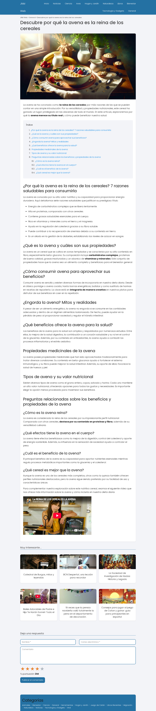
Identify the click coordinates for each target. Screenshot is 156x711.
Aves (78, 3)
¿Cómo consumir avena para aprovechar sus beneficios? (59, 137)
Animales (26, 705)
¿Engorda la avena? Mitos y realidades (50, 141)
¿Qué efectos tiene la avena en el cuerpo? (56, 165)
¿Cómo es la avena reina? (47, 161)
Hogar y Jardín (92, 3)
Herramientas (67, 705)
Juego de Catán (98, 705)
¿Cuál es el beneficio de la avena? (52, 168)
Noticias (57, 3)
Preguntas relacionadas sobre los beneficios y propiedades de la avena (66, 157)
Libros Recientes (114, 705)
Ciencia (68, 3)
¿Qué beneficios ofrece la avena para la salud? (54, 145)
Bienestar (131, 3)
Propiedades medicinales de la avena (50, 149)
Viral (69, 707)
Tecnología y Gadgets (113, 11)
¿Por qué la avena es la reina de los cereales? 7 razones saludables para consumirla (71, 130)
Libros (120, 3)
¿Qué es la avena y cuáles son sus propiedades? (55, 134)
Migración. (127, 705)
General (132, 11)
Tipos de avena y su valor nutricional (49, 153)
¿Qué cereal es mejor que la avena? (53, 172)
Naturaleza (108, 3)
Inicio (46, 3)
